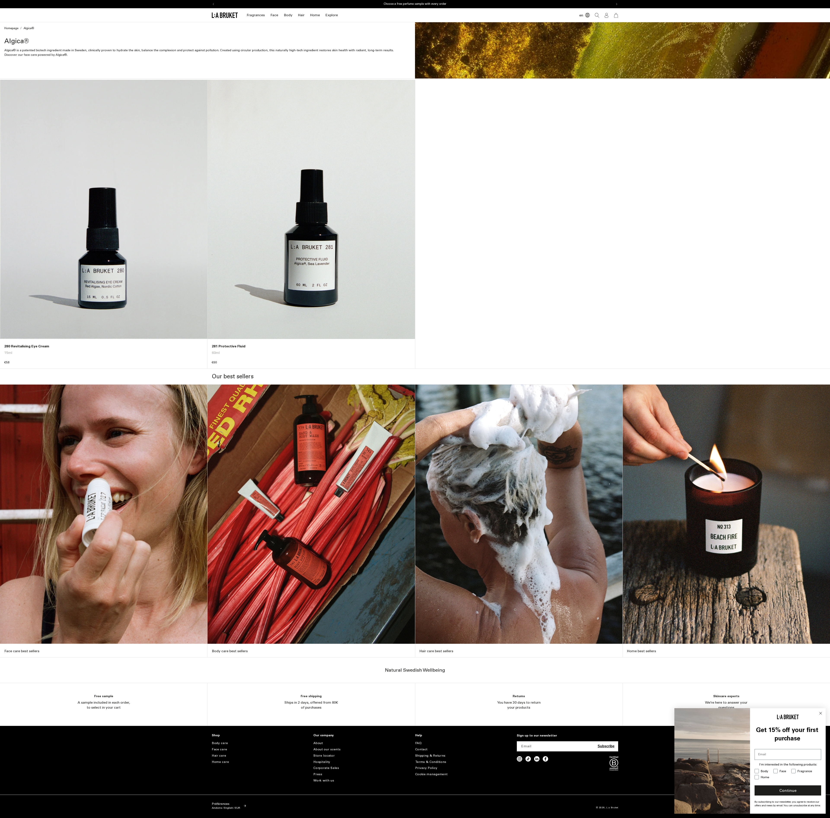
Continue (787, 790)
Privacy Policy (426, 768)
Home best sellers (641, 651)
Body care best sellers (230, 651)
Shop (216, 735)
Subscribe (606, 746)
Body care (220, 743)
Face (274, 15)
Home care (220, 762)
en (581, 15)
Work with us (323, 780)
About (318, 743)
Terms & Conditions (431, 762)
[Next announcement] (616, 4)
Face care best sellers (21, 651)
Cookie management (431, 774)
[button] (256, 15)
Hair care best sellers (436, 651)
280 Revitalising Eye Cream (26, 346)
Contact (421, 749)
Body (288, 15)
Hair (301, 15)
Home (315, 15)
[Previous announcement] (213, 4)
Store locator (324, 755)
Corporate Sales (326, 768)
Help (418, 735)
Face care (219, 749)
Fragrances (256, 15)
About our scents (326, 749)
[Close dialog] (820, 713)
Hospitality (321, 762)
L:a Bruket (612, 807)
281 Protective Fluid (228, 346)
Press (317, 774)
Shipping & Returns (430, 755)
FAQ (418, 743)
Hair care (219, 755)
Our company (323, 735)
